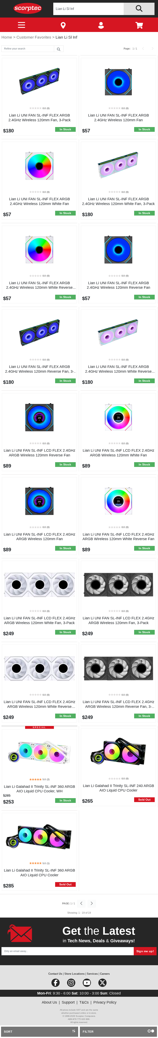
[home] (27, 8)
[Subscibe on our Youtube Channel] (87, 984)
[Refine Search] (58, 49)
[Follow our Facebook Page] (55, 984)
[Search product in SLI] (139, 9)
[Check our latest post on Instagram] (71, 984)
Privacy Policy (104, 1002)
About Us (49, 1002)
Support (68, 1002)
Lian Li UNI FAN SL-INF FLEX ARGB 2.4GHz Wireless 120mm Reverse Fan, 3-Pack (39, 371)
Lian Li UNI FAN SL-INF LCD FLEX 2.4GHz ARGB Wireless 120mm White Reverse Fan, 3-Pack (39, 706)
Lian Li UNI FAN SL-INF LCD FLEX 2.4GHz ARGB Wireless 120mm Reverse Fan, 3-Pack (118, 706)
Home (7, 37)
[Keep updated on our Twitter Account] (102, 984)
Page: (127, 48)
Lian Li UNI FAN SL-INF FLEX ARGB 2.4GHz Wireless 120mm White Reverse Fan (39, 288)
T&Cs (84, 1002)
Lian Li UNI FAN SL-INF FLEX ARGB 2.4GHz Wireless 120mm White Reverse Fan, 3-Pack (118, 371)
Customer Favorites (34, 37)
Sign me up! (145, 951)
